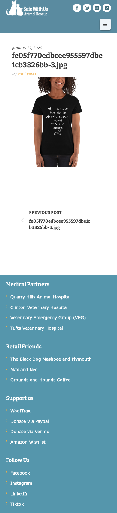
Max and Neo (24, 369)
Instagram (21, 483)
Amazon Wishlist (28, 441)
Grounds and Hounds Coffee (40, 379)
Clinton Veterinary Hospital (39, 307)
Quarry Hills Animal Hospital (40, 296)
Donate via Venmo (30, 431)
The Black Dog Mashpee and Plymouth (51, 359)
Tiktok (17, 504)
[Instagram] (87, 8)
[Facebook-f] (77, 8)
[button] (105, 24)
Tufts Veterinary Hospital (36, 328)
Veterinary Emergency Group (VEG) (48, 317)
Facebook (20, 472)
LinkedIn (19, 493)
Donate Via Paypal (29, 421)
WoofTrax (20, 410)
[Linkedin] (97, 8)
